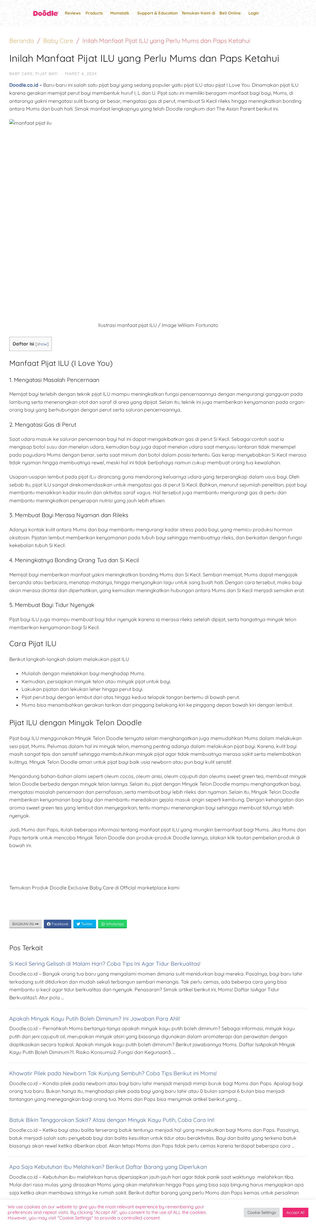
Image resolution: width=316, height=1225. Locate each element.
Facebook (59, 924)
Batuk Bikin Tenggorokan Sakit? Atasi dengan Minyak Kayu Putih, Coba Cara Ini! (111, 1119)
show (42, 343)
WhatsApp (114, 924)
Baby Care (58, 40)
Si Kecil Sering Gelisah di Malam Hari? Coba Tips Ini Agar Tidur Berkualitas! (104, 963)
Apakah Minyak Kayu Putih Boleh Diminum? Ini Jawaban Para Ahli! (94, 1018)
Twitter (86, 924)
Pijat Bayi (46, 73)
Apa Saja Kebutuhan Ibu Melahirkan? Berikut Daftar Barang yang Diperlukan (108, 1166)
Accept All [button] (295, 1212)
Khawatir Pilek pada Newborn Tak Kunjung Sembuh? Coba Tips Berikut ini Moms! (113, 1073)
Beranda (21, 40)
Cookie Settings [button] (261, 1212)
